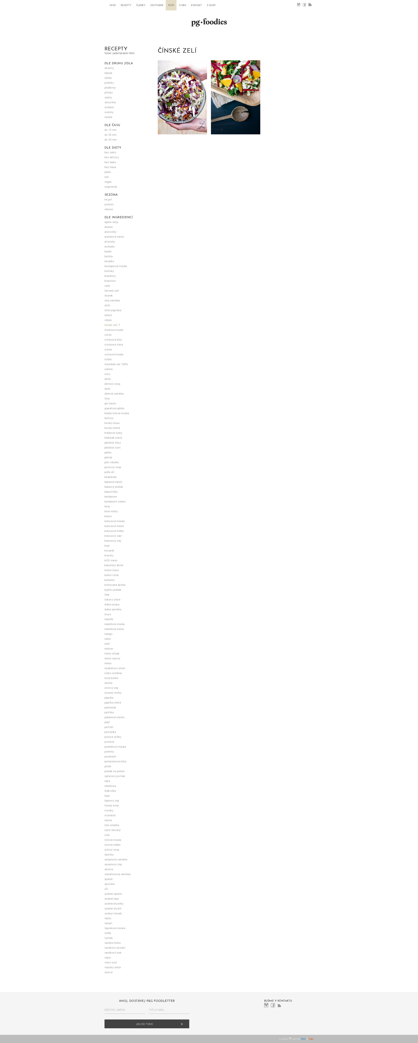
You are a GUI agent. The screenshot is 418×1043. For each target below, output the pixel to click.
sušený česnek (113, 913)
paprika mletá (112, 702)
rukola (108, 820)
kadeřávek (110, 477)
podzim (109, 204)
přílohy (108, 92)
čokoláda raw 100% (116, 364)
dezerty (109, 68)
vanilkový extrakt (114, 947)
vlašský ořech (112, 967)
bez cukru (110, 152)
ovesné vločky (112, 692)
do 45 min (110, 139)
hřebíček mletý (113, 437)
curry (107, 374)
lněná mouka (111, 604)
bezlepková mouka (115, 266)
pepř (107, 722)
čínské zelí (112, 325)
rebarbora (110, 786)
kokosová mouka (114, 521)
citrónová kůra (113, 339)
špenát (108, 879)
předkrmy (110, 87)
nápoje (108, 73)
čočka (108, 359)
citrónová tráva (113, 344)
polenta (109, 751)
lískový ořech (112, 599)
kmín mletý (111, 511)
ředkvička (110, 790)
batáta (108, 256)
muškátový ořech (114, 668)
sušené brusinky (114, 903)
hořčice (108, 418)
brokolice (110, 280)
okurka (108, 683)
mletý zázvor (112, 658)
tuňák (107, 933)
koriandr (109, 550)
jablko (108, 452)
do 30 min (110, 134)
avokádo (109, 246)
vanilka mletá (112, 942)
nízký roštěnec (113, 673)
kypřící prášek (112, 589)
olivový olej (111, 687)
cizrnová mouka (113, 354)
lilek (106, 594)
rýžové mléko (112, 844)
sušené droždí (112, 908)
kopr (107, 545)
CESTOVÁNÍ (156, 5)
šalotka (108, 854)
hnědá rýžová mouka (116, 413)
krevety (108, 555)
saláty (108, 97)
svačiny (108, 112)
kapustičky (111, 491)
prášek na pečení (114, 771)
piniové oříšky (112, 736)
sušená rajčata (113, 893)
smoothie (110, 102)
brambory (110, 276)
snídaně (109, 107)
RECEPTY (126, 5)
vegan (108, 181)
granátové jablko (114, 408)
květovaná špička (115, 584)
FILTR (171, 5)
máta (107, 638)
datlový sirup (112, 383)
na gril (108, 199)
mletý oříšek (112, 653)
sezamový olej (113, 864)
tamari (108, 923)
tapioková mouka (114, 928)
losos (107, 614)
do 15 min (110, 129)
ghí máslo (110, 403)
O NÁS (182, 5)
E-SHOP (211, 5)
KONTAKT (196, 5)
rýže (107, 835)
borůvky (109, 271)
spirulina (109, 884)
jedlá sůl (109, 472)
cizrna (108, 349)
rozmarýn (110, 815)
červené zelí (111, 290)
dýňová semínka (114, 393)
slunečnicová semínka (117, 874)
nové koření (111, 678)
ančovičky (110, 231)
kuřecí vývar (111, 575)
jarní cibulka (111, 462)
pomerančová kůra (115, 761)
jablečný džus (112, 442)
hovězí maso (112, 423)
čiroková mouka (113, 329)
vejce (107, 957)
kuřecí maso (111, 570)
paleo (107, 172)
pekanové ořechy (114, 717)
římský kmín (111, 805)
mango (108, 634)
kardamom (110, 496)
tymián (108, 938)
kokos (108, 516)
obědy (108, 77)
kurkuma (109, 580)
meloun (108, 648)
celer (107, 285)
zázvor (108, 972)
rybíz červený (112, 830)
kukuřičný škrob (113, 565)
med (107, 643)
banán (108, 251)
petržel (108, 727)
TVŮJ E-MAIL (157, 1009)
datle (107, 379)
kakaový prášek (113, 486)
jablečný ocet (112, 447)
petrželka (110, 732)
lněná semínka (112, 609)
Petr (303, 1038)
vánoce (108, 209)
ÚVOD (113, 5)
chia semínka (112, 300)
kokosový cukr (113, 535)
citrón (108, 334)
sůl (106, 888)
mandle (108, 619)
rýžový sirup (111, 849)
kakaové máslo (113, 481)
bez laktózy (111, 157)
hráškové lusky (113, 432)
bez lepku (110, 162)
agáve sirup (111, 222)
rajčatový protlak (114, 776)
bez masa (110, 167)
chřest (108, 315)
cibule (108, 320)
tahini (107, 918)
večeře (108, 117)
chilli (107, 305)
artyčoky (109, 241)
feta (107, 398)
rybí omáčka (111, 825)
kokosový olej (112, 540)
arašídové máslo (114, 236)
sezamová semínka (115, 859)
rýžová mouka (112, 839)
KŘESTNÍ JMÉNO (114, 1009)
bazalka (109, 261)
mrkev (108, 663)
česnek (108, 295)
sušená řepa (111, 898)
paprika (108, 697)
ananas (108, 227)
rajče (107, 781)
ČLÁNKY (140, 5)
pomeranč (110, 756)
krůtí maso (110, 560)
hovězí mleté (112, 428)
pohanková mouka (115, 746)
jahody (108, 457)
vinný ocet (110, 962)
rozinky (108, 810)
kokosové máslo (114, 526)
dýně (107, 388)
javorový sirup (112, 467)
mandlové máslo (114, 629)
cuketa (108, 369)
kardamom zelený (115, 501)
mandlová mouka (114, 624)
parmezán (110, 707)
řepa (107, 795)
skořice (108, 869)
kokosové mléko (114, 531)
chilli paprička (112, 310)
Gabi (311, 1038)
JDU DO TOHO (160, 1024)
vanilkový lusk (112, 952)
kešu (107, 506)
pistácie (109, 741)
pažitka (109, 712)
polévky (109, 82)
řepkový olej (111, 800)
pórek (107, 766)
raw (106, 176)
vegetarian (110, 186)
